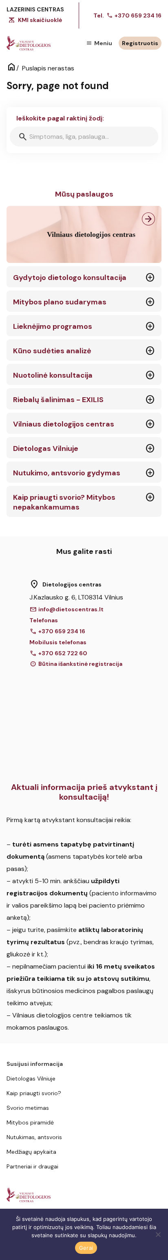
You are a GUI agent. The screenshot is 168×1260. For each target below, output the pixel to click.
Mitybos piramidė (30, 1122)
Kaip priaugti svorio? (34, 1093)
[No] (158, 1234)
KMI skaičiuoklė (40, 20)
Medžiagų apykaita (31, 1151)
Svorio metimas (28, 1107)
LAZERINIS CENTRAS (35, 9)
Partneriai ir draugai (32, 1166)
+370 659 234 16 (133, 15)
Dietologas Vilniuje (31, 1078)
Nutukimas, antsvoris (34, 1137)
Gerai (86, 1248)
